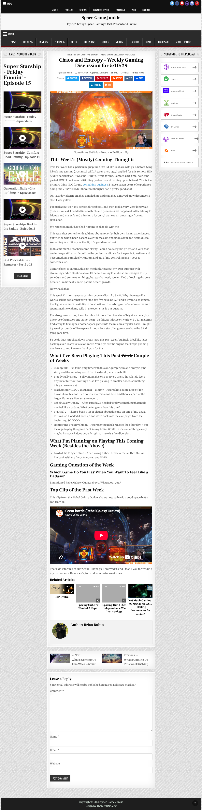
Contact (69, 10)
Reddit (119, 78)
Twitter (73, 78)
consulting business (95, 184)
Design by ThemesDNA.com (101, 806)
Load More (22, 276)
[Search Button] (197, 3)
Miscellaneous (183, 42)
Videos (119, 42)
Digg (141, 78)
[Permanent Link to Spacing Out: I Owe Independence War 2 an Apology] (114, 593)
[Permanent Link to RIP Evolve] (62, 589)
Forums (146, 10)
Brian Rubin (66, 72)
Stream (83, 10)
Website (55, 763)
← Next (76, 655)
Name (54, 736)
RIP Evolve (61, 597)
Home (69, 54)
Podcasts (60, 42)
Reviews (43, 42)
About (55, 10)
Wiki (134, 10)
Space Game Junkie (101, 17)
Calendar (120, 10)
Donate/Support (101, 10)
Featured (134, 42)
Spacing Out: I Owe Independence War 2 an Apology (114, 608)
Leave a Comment (100, 72)
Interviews (89, 42)
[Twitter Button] (172, 3)
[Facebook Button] (177, 3)
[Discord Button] (192, 3)
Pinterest (104, 78)
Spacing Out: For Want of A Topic (88, 606)
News (13, 42)
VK (130, 78)
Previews (28, 42)
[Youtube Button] (182, 3)
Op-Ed (74, 42)
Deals (148, 42)
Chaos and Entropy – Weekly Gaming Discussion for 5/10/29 (101, 63)
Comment (57, 690)
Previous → (131, 655)
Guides (105, 42)
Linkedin (97, 85)
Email (54, 750)
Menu (9, 3)
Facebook (88, 78)
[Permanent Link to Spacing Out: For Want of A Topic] (88, 593)
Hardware (163, 42)
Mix (109, 85)
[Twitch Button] (187, 3)
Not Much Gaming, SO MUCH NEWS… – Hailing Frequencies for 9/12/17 (140, 607)
